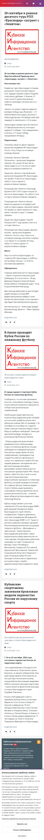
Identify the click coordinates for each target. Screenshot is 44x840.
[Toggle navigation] (40, 3)
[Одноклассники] (10, 322)
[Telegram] (14, 322)
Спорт (9, 63)
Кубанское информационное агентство (11, 3)
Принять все (22, 824)
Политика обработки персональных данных (19, 818)
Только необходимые (22, 830)
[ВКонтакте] (6, 322)
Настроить (22, 836)
